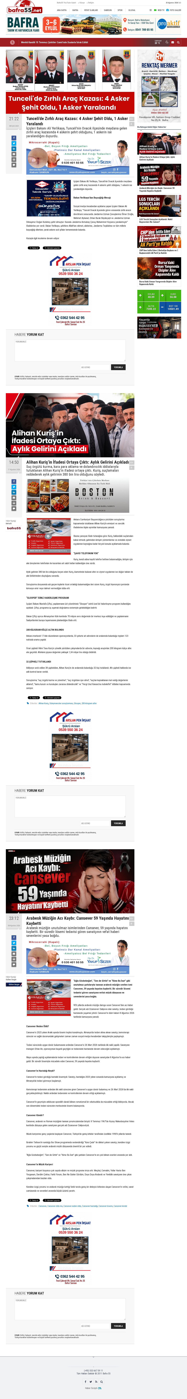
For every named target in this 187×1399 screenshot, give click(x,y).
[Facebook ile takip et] (85, 1382)
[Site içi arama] (178, 42)
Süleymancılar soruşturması (61, 703)
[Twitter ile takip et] (91, 1382)
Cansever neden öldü (72, 1206)
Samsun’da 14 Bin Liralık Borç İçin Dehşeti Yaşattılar (47, 42)
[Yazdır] (14, 159)
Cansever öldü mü (55, 1206)
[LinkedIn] (14, 148)
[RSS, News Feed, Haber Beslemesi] (96, 1382)
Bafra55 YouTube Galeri (66, 3)
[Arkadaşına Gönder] (14, 154)
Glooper (77, 703)
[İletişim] (172, 42)
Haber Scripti (91, 1388)
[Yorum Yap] (14, 165)
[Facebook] (14, 138)
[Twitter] (14, 143)
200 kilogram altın (89, 703)
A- (132, 124)
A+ (131, 119)
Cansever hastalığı (90, 1206)
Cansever (42, 1206)
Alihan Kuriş (44, 703)
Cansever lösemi (106, 1206)
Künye (82, 3)
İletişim (91, 3)
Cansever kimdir (120, 1206)
